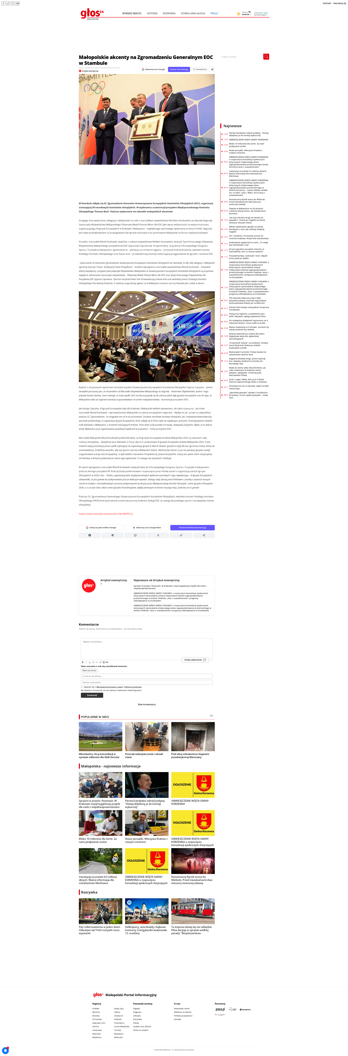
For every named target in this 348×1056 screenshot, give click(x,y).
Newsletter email (181, 1008)
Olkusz (117, 1012)
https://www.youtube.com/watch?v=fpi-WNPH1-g (106, 513)
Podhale (118, 1019)
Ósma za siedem (140, 1030)
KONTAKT (327, 3)
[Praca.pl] (220, 1009)
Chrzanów (97, 1019)
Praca (214, 13)
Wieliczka (118, 1037)
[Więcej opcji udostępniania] (204, 535)
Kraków (95, 1008)
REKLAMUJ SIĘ (339, 3)
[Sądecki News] (232, 1009)
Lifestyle (137, 1015)
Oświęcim (118, 1015)
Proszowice (119, 1023)
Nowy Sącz (119, 1008)
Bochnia (96, 1012)
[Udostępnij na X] (158, 535)
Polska (136, 1023)
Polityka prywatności (183, 1015)
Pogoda (136, 1008)
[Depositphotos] (245, 1009)
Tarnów (117, 1030)
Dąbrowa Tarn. (99, 1023)
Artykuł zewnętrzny (90, 71)
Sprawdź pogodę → (261, 15)
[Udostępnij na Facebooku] (90, 535)
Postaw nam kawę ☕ (179, 69)
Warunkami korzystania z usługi (109, 687)
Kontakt (177, 1019)
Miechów (96, 1033)
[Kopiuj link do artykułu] (181, 535)
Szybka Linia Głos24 (193, 13)
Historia (152, 13)
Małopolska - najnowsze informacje (111, 766)
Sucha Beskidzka (121, 1026)
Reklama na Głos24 (182, 1012)
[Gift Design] (220, 1015)
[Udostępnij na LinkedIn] (112, 535)
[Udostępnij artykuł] (212, 69)
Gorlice (95, 1026)
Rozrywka (169, 13)
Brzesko (96, 1015)
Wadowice (118, 1033)
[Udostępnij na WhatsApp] (135, 535)
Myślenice (97, 1037)
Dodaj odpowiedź (193, 659)
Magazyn (137, 1012)
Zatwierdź (92, 695)
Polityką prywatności (133, 687)
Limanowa (97, 1030)
